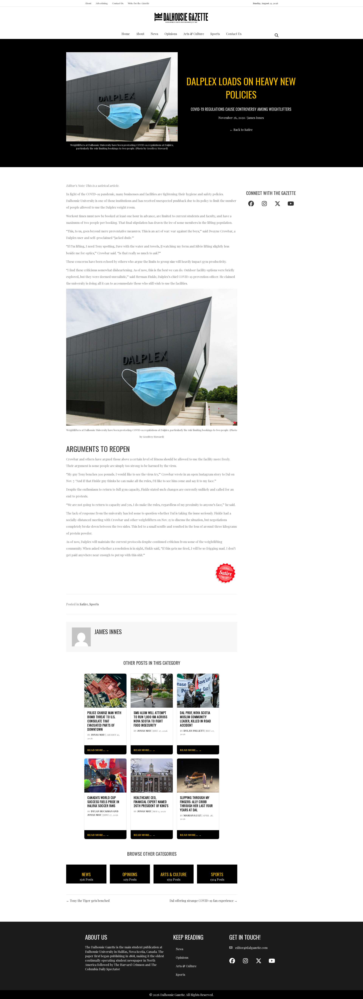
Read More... (96, 750)
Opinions (170, 34)
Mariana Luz (192, 815)
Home (126, 34)
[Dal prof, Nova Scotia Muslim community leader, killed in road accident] (198, 690)
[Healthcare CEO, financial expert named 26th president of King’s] (152, 775)
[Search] (275, 35)
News (154, 34)
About (88, 3)
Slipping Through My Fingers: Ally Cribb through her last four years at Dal (196, 804)
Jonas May (98, 735)
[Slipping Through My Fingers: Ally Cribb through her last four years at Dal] (198, 775)
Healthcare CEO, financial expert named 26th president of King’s (151, 802)
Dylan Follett (194, 731)
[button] (251, 203)
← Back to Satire (241, 130)
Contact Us (117, 3)
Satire (84, 604)
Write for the (138, 3)
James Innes (255, 118)
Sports (215, 34)
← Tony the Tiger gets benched (88, 901)
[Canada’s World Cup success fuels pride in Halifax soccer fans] (105, 775)
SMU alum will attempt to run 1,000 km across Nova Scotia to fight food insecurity (150, 719)
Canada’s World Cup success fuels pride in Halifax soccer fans (103, 802)
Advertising (102, 3)
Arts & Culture (193, 34)
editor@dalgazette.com (251, 948)
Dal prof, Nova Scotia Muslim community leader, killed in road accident (195, 719)
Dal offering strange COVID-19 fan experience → (203, 901)
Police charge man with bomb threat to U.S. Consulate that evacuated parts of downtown (104, 721)
